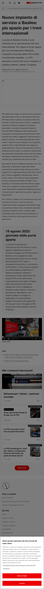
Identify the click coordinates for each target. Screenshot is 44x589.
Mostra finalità (22, 576)
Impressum (6, 568)
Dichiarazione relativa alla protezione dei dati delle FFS (19, 565)
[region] (22, 562)
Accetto (22, 583)
